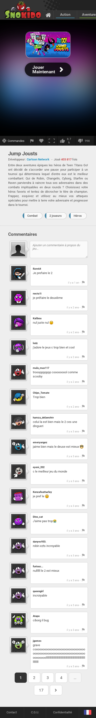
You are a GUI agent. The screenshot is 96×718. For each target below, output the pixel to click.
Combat (32, 215)
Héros (78, 215)
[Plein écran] (51, 141)
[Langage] (87, 712)
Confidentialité (62, 712)
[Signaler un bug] (32, 141)
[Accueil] (48, 15)
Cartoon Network (38, 159)
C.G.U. (35, 712)
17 (41, 690)
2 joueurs (55, 215)
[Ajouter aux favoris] (41, 141)
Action (65, 15)
